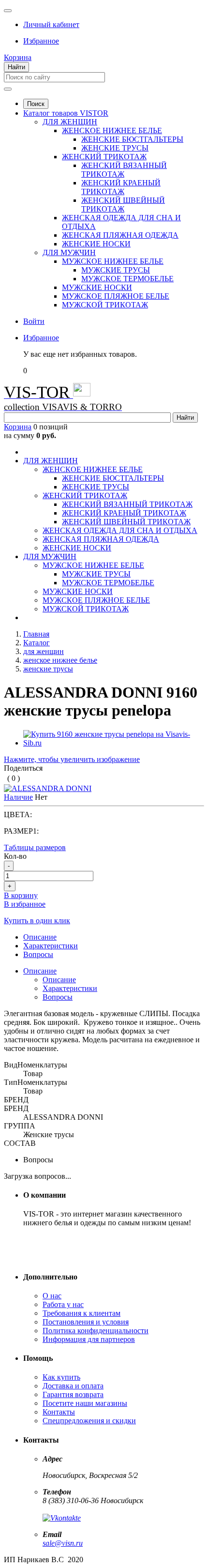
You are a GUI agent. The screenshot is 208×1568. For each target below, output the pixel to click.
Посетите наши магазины (85, 1403)
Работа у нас (63, 1304)
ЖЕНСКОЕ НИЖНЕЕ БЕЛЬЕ (112, 130)
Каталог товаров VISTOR (65, 113)
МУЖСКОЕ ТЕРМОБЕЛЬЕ (127, 278)
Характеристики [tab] (50, 946)
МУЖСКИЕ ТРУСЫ (115, 270)
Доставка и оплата (73, 1386)
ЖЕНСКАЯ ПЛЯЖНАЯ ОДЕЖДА (120, 235)
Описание (40, 971)
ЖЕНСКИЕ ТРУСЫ (115, 148)
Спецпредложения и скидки (89, 1420)
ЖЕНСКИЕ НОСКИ (96, 244)
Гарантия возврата (73, 1394)
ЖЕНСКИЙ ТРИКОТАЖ (104, 156)
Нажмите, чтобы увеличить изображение (72, 759)
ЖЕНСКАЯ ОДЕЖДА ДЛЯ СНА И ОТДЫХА (120, 530)
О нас (52, 1296)
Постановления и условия (86, 1322)
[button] (51, 24)
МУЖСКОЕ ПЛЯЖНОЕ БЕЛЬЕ (115, 296)
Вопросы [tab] (38, 954)
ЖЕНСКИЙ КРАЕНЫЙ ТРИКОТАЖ (121, 187)
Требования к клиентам (81, 1313)
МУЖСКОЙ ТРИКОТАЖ (105, 305)
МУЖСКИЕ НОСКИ (97, 287)
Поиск (36, 103)
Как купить (61, 1377)
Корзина (17, 427)
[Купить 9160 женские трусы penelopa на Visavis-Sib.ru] (113, 743)
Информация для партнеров (89, 1339)
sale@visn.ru (63, 1543)
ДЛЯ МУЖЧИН (69, 252)
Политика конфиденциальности (96, 1330)
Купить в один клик (37, 920)
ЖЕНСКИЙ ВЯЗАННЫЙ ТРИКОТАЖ (124, 169)
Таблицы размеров (35, 847)
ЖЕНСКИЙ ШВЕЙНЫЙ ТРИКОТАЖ (123, 204)
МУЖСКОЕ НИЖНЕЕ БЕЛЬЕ (112, 261)
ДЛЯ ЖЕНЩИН (70, 122)
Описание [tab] (40, 937)
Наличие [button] (18, 797)
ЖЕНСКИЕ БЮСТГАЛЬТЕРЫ (132, 139)
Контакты (59, 1412)
